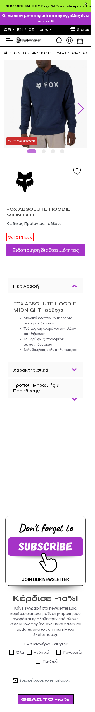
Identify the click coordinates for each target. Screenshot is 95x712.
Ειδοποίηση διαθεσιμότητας (45, 246)
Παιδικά (50, 657)
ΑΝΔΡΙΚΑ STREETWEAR (49, 53)
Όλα (20, 648)
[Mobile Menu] (8, 40)
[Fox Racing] (45, 177)
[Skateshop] (28, 40)
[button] (31, 147)
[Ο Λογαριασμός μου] (69, 40)
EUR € (43, 30)
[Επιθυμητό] (77, 166)
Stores (83, 29)
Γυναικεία (72, 648)
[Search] (59, 40)
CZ (31, 29)
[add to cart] (80, 40)
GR (7, 29)
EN (20, 29)
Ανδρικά (41, 648)
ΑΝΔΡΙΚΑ (19, 53)
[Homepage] (6, 53)
